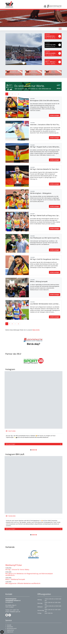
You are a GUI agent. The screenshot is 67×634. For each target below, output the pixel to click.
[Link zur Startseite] (9, 4)
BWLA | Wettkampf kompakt (15, 579)
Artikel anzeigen (54, 115)
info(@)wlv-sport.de (14, 611)
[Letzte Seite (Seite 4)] (18, 94)
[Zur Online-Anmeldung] (33, 72)
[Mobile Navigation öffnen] (60, 28)
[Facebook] (6, 615)
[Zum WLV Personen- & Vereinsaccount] (13, 72)
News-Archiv (36, 330)
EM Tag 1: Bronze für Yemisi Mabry (17, 569)
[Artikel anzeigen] (59, 36)
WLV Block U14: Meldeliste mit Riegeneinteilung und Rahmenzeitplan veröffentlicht (29, 574)
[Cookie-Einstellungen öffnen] (2, 632)
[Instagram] (9, 615)
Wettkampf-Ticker (13, 565)
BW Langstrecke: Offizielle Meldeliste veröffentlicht (22, 583)
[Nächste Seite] (15, 94)
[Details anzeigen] (29, 63)
